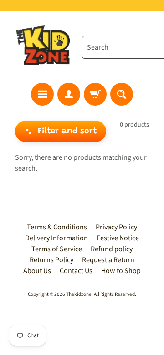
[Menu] (42, 94)
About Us (37, 271)
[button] (60, 131)
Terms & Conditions (57, 227)
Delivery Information (56, 238)
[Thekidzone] (44, 47)
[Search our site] (121, 94)
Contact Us (76, 271)
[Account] (68, 94)
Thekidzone (79, 294)
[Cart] (95, 94)
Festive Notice (118, 238)
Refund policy (112, 249)
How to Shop (121, 271)
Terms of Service (56, 249)
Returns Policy (51, 260)
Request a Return (108, 260)
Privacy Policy (116, 227)
